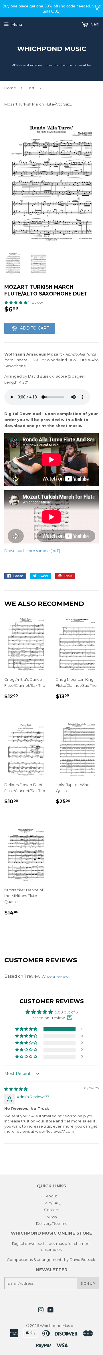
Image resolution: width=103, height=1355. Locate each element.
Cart (94, 24)
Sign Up (88, 1283)
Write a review (54, 976)
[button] (16, 302)
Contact (51, 1209)
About (51, 1196)
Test (31, 88)
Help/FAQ (51, 1203)
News (51, 1216)
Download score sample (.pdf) (32, 550)
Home (10, 88)
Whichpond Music (51, 49)
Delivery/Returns (51, 1223)
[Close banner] (97, 9)
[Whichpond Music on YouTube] (50, 1310)
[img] (15, 1089)
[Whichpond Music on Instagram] (41, 1310)
